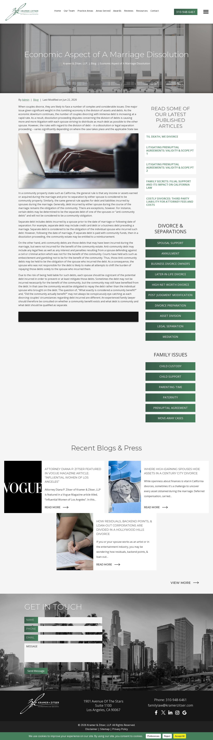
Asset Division (170, 316)
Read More (52, 507)
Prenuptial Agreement (170, 408)
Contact (154, 10)
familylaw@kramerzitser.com (170, 705)
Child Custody (171, 366)
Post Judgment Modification (170, 295)
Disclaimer (91, 729)
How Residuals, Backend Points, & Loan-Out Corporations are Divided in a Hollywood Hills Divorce (124, 528)
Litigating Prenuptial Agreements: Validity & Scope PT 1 (170, 150)
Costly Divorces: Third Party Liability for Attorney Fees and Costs (169, 202)
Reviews (128, 10)
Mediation (170, 337)
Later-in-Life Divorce (170, 274)
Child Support (170, 376)
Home (57, 10)
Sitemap (105, 729)
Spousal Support (170, 243)
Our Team (69, 10)
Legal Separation (170, 326)
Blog (36, 99)
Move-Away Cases (170, 418)
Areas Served (103, 10)
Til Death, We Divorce (162, 136)
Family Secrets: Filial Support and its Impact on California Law (168, 184)
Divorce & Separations (170, 228)
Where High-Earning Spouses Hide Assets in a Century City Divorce (172, 471)
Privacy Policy (120, 729)
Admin (25, 99)
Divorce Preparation (170, 305)
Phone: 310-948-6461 (170, 700)
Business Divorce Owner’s (170, 264)
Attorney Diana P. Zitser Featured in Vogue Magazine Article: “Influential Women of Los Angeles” (73, 475)
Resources (142, 10)
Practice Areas (85, 10)
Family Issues (170, 354)
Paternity (170, 397)
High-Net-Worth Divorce (170, 285)
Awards (117, 10)
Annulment (170, 253)
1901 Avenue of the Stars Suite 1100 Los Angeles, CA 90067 (103, 705)
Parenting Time (170, 387)
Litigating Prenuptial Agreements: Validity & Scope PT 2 (170, 167)
